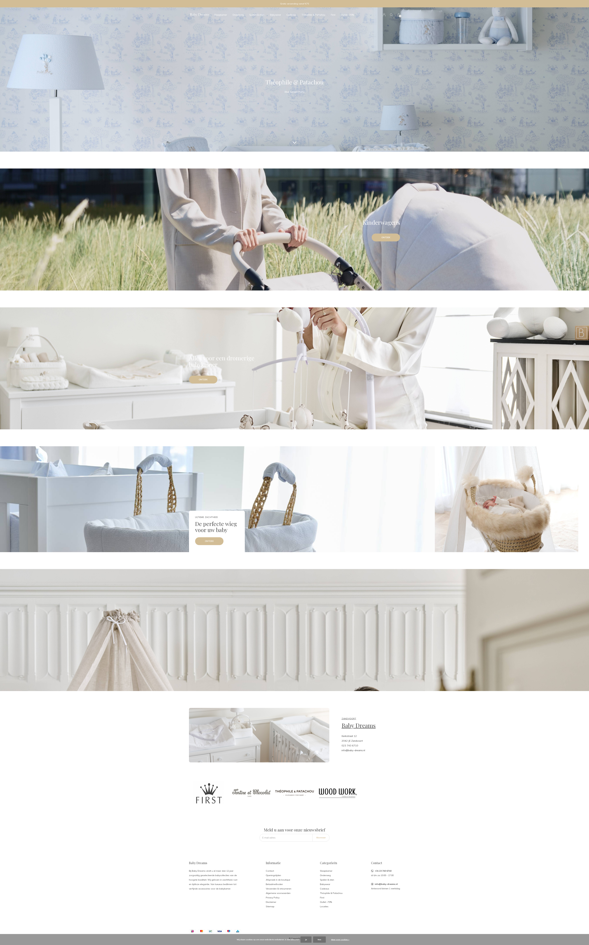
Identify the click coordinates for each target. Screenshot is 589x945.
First (333, 14)
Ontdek (385, 237)
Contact (270, 870)
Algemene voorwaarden (278, 893)
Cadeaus (291, 14)
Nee (319, 939)
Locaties (324, 906)
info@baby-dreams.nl (386, 884)
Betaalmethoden (274, 884)
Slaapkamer (220, 14)
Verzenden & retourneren (278, 888)
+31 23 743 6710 (383, 870)
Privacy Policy (272, 897)
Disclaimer (271, 902)
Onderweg (238, 14)
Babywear (275, 14)
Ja (306, 939)
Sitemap (270, 906)
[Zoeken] (391, 14)
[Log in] (384, 14)
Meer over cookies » (340, 939)
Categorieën (328, 863)
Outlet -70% (347, 14)
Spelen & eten (256, 14)
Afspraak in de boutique (278, 879)
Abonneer (321, 837)
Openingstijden (273, 875)
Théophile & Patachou (313, 14)
